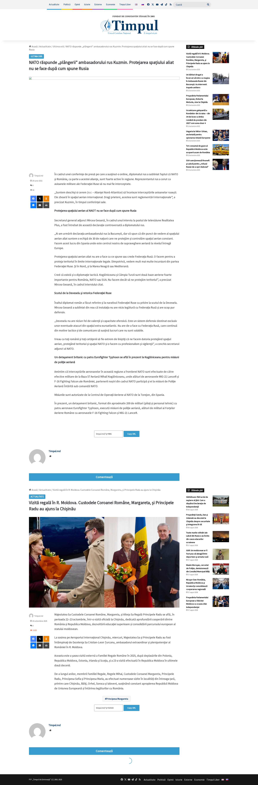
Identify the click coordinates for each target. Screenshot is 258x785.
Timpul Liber (125, 4)
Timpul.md (38, 175)
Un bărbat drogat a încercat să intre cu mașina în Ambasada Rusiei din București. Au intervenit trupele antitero (198, 81)
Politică (66, 4)
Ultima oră (58, 46)
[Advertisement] (207, 223)
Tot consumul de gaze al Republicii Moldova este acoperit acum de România (198, 149)
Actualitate (54, 4)
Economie (110, 4)
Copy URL (131, 433)
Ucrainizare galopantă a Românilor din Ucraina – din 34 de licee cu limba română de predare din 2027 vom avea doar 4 (198, 116)
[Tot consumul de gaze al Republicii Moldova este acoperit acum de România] (221, 149)
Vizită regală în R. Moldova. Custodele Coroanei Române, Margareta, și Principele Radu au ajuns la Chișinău (198, 60)
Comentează (104, 477)
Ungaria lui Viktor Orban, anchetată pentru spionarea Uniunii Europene (198, 134)
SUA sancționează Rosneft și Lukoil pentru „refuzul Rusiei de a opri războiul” (197, 163)
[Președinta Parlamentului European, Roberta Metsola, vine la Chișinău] (221, 99)
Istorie (87, 4)
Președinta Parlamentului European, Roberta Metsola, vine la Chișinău (197, 98)
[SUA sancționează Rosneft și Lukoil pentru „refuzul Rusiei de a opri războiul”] (221, 164)
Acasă (34, 46)
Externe (98, 4)
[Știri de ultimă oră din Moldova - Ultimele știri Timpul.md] (129, 24)
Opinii (77, 4)
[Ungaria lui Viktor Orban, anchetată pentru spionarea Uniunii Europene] (221, 135)
